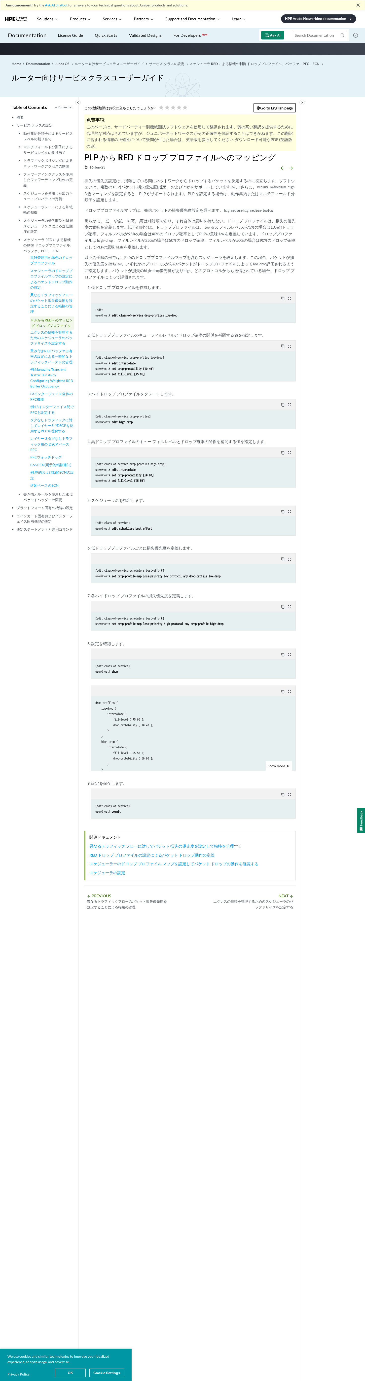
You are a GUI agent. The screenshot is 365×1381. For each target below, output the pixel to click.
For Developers (190, 35)
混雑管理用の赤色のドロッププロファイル (51, 260)
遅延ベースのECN (44, 485)
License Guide (70, 35)
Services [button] (110, 19)
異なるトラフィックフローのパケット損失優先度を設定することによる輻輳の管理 (51, 303)
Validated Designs (145, 35)
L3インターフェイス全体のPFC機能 (51, 396)
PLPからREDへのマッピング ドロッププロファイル (52, 323)
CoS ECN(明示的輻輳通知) (51, 465)
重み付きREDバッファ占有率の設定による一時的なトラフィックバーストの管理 (51, 356)
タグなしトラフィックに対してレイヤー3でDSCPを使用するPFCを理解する (51, 425)
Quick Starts (106, 35)
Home (17, 64)
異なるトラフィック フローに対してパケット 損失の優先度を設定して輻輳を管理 (161, 846)
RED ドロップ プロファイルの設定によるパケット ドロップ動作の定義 (152, 855)
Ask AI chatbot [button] (56, 5)
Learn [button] (237, 19)
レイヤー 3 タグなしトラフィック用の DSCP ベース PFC (51, 444)
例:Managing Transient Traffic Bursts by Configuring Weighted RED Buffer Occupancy (51, 377)
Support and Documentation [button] (190, 19)
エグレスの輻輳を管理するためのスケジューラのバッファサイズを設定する (51, 337)
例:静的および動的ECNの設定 (52, 475)
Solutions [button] (45, 19)
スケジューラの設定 (107, 872)
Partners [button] (141, 19)
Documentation (27, 35)
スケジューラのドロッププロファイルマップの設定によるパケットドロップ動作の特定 (51, 279)
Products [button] (78, 19)
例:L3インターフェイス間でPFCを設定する (52, 409)
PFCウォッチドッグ (46, 457)
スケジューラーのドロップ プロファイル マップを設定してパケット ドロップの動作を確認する (173, 863)
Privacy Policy (18, 1374)
